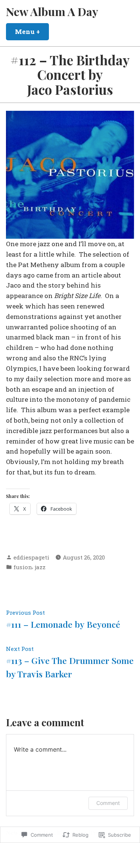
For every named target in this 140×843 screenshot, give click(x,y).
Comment (108, 803)
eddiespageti (31, 557)
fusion (22, 567)
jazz (40, 567)
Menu (32, 31)
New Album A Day (52, 11)
